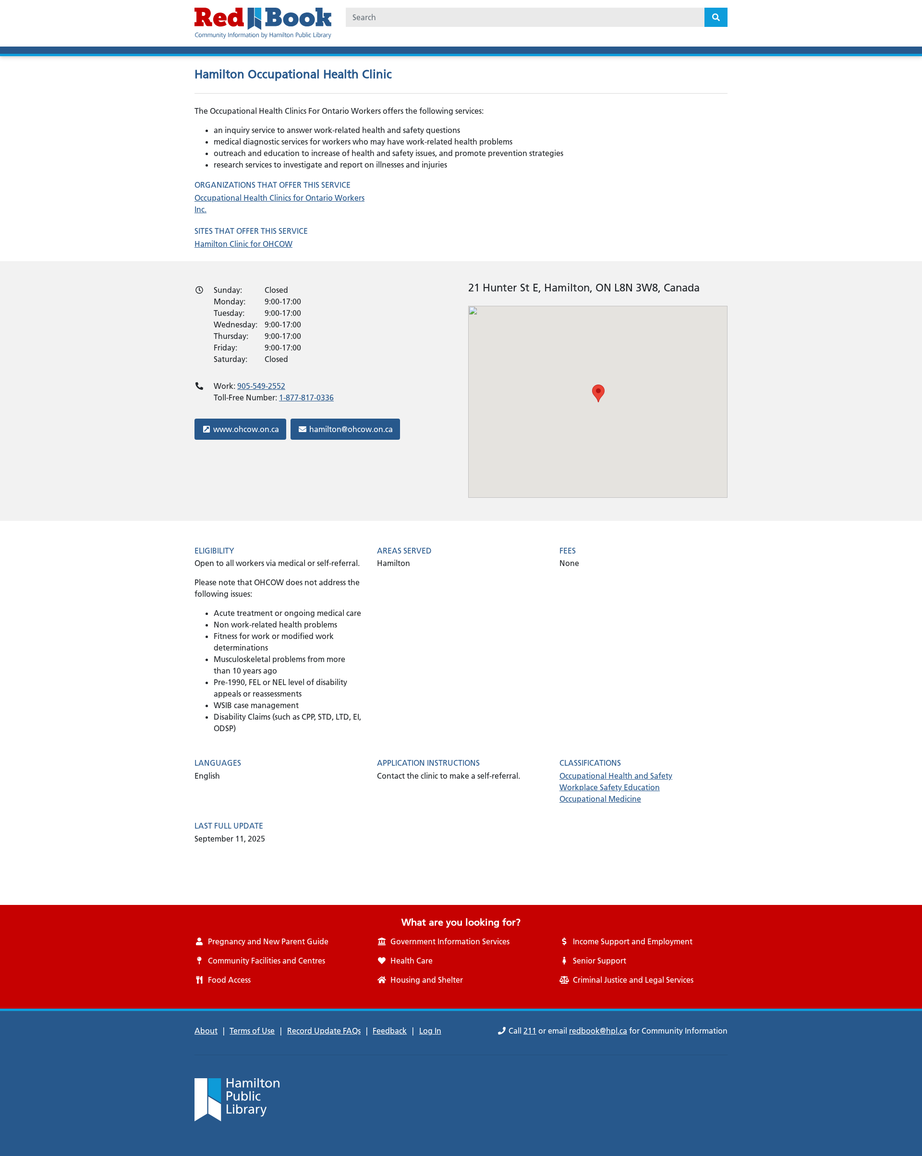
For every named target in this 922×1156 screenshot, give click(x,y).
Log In (430, 1031)
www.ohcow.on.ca (246, 429)
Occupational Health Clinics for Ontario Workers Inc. (279, 203)
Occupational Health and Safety (615, 776)
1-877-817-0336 (306, 397)
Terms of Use (252, 1031)
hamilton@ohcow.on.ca (351, 429)
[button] (598, 393)
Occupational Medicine (600, 799)
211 (529, 1031)
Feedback (390, 1031)
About (206, 1031)
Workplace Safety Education (609, 787)
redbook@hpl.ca (598, 1031)
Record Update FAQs (324, 1031)
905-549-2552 (261, 386)
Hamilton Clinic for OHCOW (243, 244)
